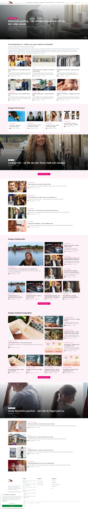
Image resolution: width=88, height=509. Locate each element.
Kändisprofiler (42, 2)
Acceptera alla (12, 505)
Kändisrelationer (58, 2)
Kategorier (54, 478)
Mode (63, 2)
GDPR (27, 502)
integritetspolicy (4, 500)
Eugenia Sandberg (11, 165)
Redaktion (39, 478)
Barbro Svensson (11, 30)
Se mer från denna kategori (43, 174)
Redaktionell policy (31, 502)
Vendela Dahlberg (11, 413)
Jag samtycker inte (12, 503)
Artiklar (24, 478)
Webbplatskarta (38, 502)
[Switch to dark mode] (79, 2)
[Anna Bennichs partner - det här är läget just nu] (44, 400)
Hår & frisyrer (36, 2)
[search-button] (76, 2)
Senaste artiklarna (30, 2)
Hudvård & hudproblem (50, 2)
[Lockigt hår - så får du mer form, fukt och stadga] (44, 152)
